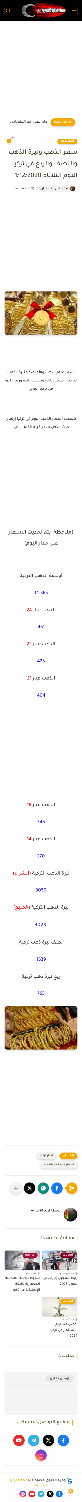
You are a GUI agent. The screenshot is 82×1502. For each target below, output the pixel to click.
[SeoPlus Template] (69, 1481)
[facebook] (63, 1440)
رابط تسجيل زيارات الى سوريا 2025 (60, 1281)
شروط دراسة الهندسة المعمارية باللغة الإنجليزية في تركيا (22, 1284)
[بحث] (8, 10)
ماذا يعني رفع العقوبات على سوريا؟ (27, 122)
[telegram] (33, 1440)
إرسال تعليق (59, 1378)
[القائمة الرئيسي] (74, 10)
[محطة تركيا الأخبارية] (41, 10)
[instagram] (41, 1455)
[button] (57, 1188)
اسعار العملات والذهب (59, 1165)
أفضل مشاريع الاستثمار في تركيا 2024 (63, 1330)
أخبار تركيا (67, 141)
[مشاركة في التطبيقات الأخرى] (16, 1188)
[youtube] (19, 1440)
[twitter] (48, 1440)
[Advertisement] (41, 71)
